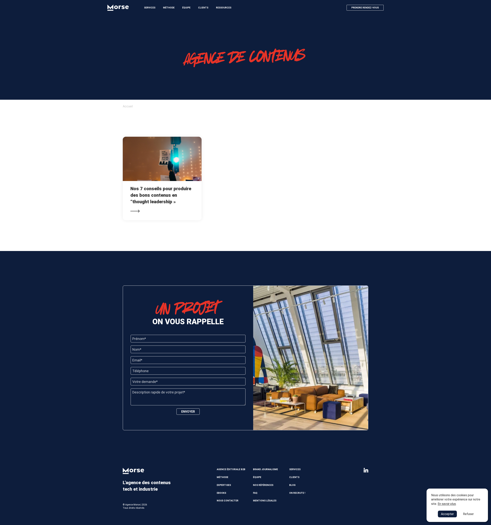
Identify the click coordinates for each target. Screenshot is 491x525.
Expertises (224, 485)
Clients (203, 7)
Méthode (169, 7)
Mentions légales (264, 500)
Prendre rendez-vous (365, 7)
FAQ (255, 493)
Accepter (447, 514)
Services (149, 7)
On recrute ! (297, 493)
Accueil (128, 106)
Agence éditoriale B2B (231, 469)
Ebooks (221, 493)
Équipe (186, 7)
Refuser (468, 514)
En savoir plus (447, 504)
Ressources (223, 7)
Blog (292, 485)
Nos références (263, 485)
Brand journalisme (265, 469)
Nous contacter (227, 500)
